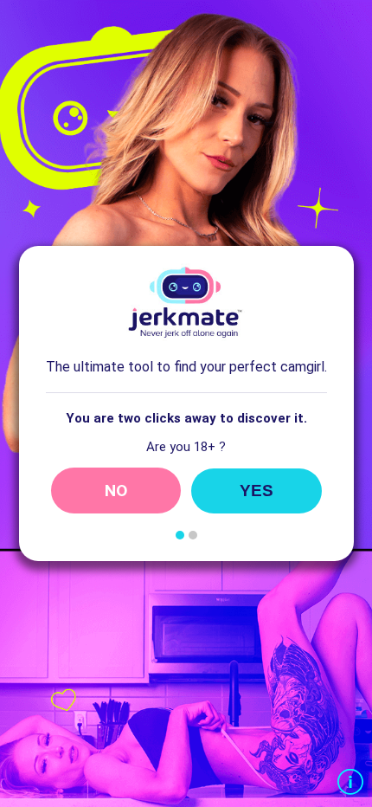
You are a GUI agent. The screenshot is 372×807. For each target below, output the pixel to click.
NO (116, 490)
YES (256, 490)
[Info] (350, 783)
